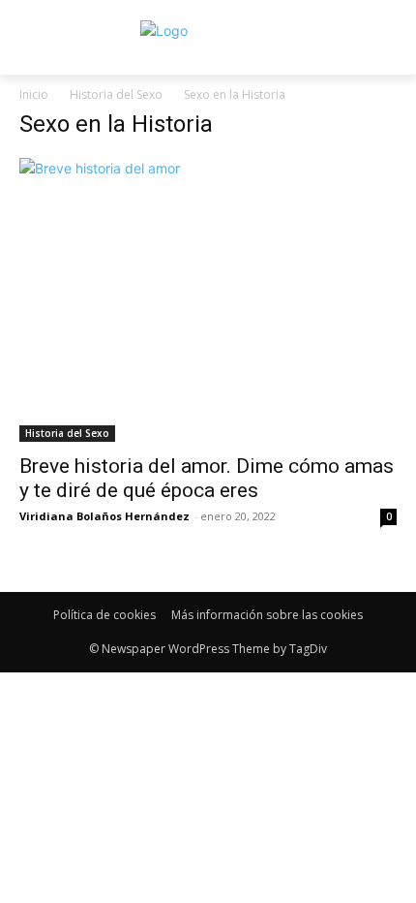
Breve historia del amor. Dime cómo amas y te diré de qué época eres (206, 478)
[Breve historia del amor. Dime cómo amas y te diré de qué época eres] (208, 300)
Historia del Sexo (116, 94)
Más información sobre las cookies (267, 615)
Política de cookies (104, 615)
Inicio (33, 94)
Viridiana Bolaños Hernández (104, 516)
